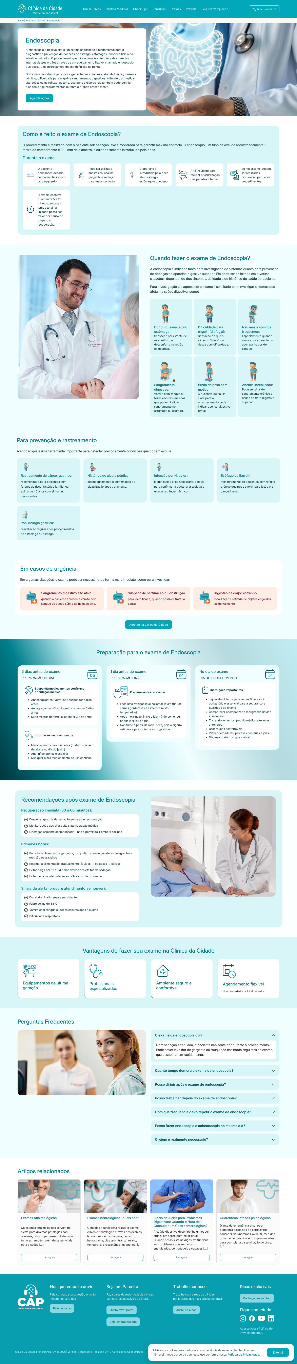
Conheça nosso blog (257, 1298)
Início (21, 20)
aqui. (259, 1332)
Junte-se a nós (186, 1310)
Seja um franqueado (123, 1321)
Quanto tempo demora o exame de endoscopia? (194, 1071)
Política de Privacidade (243, 1354)
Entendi (278, 1352)
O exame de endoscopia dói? (178, 1035)
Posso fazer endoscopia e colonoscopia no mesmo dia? (200, 1126)
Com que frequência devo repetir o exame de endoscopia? (203, 1112)
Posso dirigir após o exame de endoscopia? (190, 1084)
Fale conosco (62, 1308)
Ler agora (49, 1257)
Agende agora (39, 98)
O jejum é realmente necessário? (181, 1139)
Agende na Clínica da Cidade (148, 624)
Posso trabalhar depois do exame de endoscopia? (196, 1098)
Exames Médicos (35, 20)
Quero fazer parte (121, 1310)
